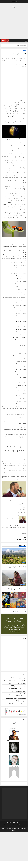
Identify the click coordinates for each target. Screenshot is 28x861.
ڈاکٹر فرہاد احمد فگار (20, 567)
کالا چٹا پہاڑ (22, 701)
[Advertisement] (14, 24)
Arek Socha (13, 139)
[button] (26, 41)
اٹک (14, 5)
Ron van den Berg (13, 238)
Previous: (15, 534)
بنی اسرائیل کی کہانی (20, 686)
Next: (21, 538)
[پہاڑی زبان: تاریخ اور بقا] (14, 556)
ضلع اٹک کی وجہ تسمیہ (20, 678)
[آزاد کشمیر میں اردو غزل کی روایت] (14, 578)
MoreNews (20, 828)
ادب (24, 584)
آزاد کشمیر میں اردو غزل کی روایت (15, 588)
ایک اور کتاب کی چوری (20, 691)
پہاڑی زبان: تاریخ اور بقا (18, 566)
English (3, 41)
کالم (18, 606)
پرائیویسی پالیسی (18, 824)
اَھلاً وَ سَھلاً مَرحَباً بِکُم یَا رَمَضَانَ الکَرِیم (16, 680)
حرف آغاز (18, 822)
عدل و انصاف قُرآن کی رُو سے (19, 683)
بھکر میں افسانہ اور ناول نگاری (16, 609)
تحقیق (24, 50)
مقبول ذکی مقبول (22, 611)
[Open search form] (11, 41)
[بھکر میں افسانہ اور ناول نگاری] (14, 600)
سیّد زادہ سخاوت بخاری (20, 64)
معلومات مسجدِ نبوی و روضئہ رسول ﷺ (17, 698)
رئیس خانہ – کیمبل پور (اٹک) (18, 703)
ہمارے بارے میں (11, 822)
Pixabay (20, 139)
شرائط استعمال (8, 824)
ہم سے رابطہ (13, 825)
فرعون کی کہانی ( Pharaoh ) (19, 688)
